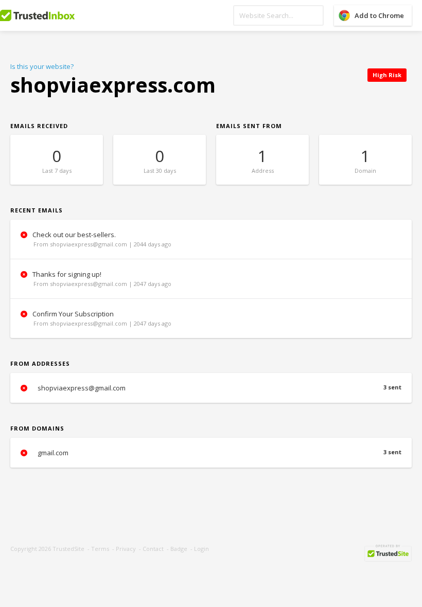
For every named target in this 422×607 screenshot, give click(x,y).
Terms (100, 548)
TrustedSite (68, 548)
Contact (153, 548)
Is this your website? (42, 66)
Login (201, 548)
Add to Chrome (379, 15)
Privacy (126, 548)
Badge (178, 548)
